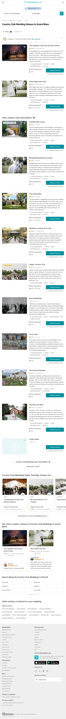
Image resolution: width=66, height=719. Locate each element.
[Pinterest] (43, 671)
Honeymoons (6, 691)
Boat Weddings (6, 615)
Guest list (36, 635)
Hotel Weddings (21, 609)
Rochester (37, 582)
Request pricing (55, 70)
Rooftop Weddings (7, 612)
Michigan (19, 20)
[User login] (62, 2)
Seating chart (38, 642)
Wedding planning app (8, 676)
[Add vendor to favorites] (24, 47)
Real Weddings (6, 688)
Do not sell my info (7, 652)
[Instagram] (47, 671)
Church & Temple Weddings (34, 612)
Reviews (4, 665)
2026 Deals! (61, 500)
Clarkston (5, 586)
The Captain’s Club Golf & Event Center (44, 46)
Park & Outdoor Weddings (20, 615)
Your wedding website (40, 630)
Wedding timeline (6, 683)
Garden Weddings (56, 615)
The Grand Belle (35, 194)
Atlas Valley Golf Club (37, 82)
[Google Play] (53, 664)
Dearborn (37, 586)
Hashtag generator (7, 678)
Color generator (6, 686)
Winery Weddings (32, 609)
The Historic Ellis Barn (37, 370)
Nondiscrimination (7, 637)
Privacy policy (5, 649)
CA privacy (5, 654)
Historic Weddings (34, 615)
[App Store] (40, 664)
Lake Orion (37, 590)
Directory (4, 663)
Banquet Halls (45, 615)
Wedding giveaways (7, 681)
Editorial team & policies (8, 635)
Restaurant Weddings (45, 609)
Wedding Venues (7, 606)
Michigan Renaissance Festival (40, 158)
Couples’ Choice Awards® (9, 668)
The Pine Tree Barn (36, 405)
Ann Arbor (5, 582)
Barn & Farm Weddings (8, 609)
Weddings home (6, 630)
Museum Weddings (50, 612)
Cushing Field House (37, 122)
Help (35, 649)
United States (42, 679)
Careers (4, 639)
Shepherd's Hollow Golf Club (40, 228)
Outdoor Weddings (21, 618)
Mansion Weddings (20, 612)
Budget (36, 637)
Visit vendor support (7, 705)
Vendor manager (38, 639)
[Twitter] (39, 671)
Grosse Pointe (6, 590)
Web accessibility (6, 657)
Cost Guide (37, 647)
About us (4, 632)
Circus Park (33, 334)
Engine (36, 644)
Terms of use (5, 647)
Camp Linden (34, 439)
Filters (8, 32)
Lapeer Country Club (37, 264)
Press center (5, 642)
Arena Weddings (35, 298)
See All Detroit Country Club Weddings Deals (32, 516)
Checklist (36, 632)
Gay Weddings (6, 670)
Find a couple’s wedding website (11, 697)
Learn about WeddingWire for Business (12, 702)
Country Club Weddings (8, 20)
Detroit (26, 20)
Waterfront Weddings (7, 618)
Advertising (5, 644)
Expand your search (33, 466)
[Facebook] (35, 671)
